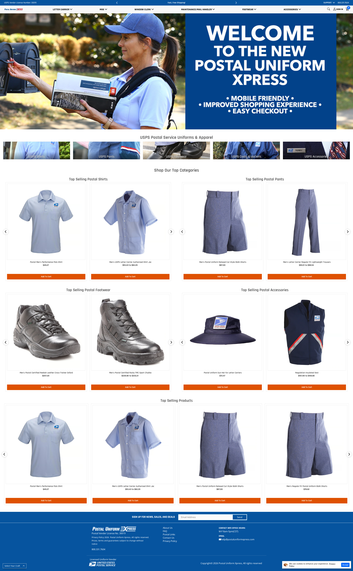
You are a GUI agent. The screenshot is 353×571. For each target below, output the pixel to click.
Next (236, 2)
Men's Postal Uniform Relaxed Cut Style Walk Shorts (222, 262)
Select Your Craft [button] (12, 566)
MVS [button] (102, 9)
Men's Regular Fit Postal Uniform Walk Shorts (307, 486)
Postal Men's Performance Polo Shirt (46, 262)
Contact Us (168, 537)
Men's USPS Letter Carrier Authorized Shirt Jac (130, 262)
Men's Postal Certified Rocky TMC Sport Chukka (130, 372)
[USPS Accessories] (316, 150)
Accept (345, 565)
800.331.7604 (343, 2)
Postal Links (169, 534)
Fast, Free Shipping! (176, 2)
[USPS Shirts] (36, 150)
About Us (168, 527)
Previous (117, 2)
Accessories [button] (291, 9)
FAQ (165, 531)
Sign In (339, 9)
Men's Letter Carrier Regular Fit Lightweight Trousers (307, 262)
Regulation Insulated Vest (307, 372)
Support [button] (327, 2)
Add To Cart (46, 276)
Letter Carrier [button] (61, 9)
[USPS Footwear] (176, 150)
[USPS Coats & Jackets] (246, 150)
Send (239, 517)
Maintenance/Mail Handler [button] (196, 9)
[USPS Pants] (106, 150)
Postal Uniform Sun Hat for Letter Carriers (223, 372)
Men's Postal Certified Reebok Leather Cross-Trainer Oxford (46, 372)
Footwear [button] (247, 9)
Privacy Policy (170, 541)
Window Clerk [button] (143, 9)
